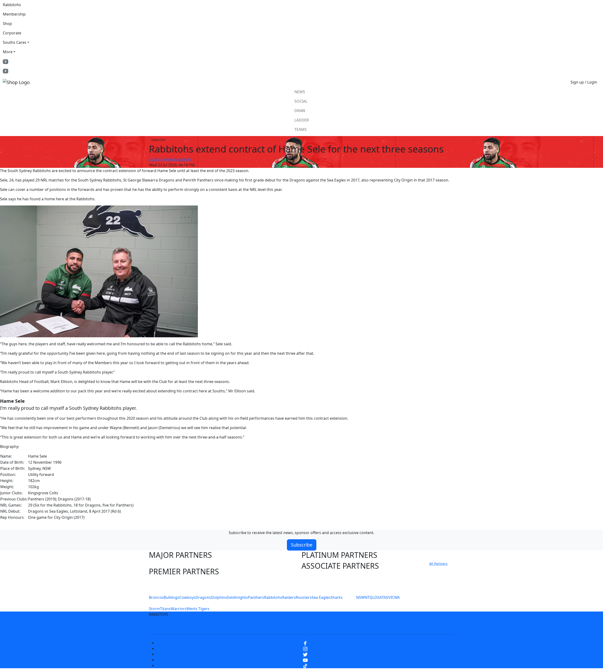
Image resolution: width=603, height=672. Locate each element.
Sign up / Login (583, 82)
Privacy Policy (241, 625)
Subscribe (301, 545)
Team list (158, 139)
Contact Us (307, 625)
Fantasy (399, 625)
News (299, 91)
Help (286, 625)
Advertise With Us (340, 625)
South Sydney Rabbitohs (170, 159)
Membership (14, 14)
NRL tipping (374, 625)
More (7, 51)
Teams (300, 129)
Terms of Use (209, 625)
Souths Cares (14, 42)
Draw (299, 110)
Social (300, 101)
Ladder (301, 120)
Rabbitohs (12, 4)
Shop (7, 23)
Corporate (12, 33)
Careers (267, 625)
